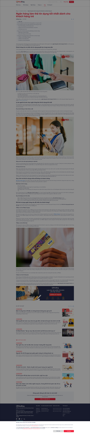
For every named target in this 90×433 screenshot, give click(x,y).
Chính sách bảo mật (35, 425)
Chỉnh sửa (58, 431)
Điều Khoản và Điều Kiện (28, 428)
